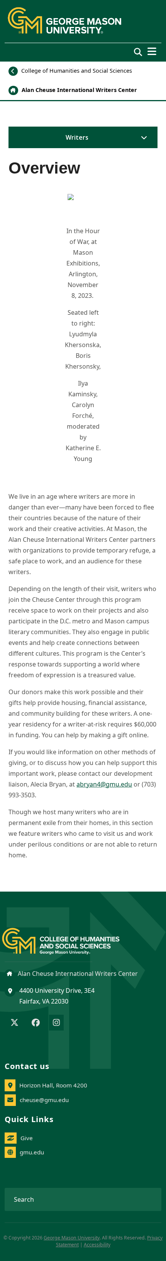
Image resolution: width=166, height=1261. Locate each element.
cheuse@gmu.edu (44, 1100)
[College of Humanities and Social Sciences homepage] (68, 936)
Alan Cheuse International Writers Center (78, 90)
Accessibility (97, 1244)
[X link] (14, 1023)
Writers (77, 137)
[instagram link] (56, 1023)
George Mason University (72, 1237)
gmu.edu (32, 1152)
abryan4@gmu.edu (104, 784)
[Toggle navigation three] (151, 51)
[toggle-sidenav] (142, 137)
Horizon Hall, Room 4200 (53, 1085)
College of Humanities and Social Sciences (76, 70)
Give (26, 1138)
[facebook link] (36, 1023)
